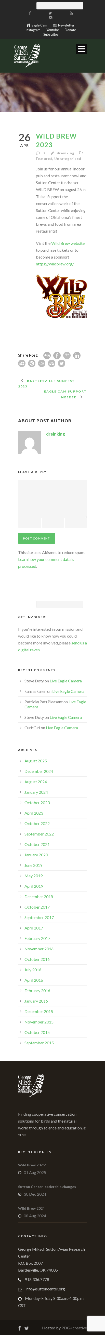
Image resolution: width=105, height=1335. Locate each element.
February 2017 (37, 938)
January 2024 (36, 792)
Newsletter (66, 25)
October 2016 (37, 959)
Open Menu (81, 49)
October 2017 (37, 907)
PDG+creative (74, 1327)
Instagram (33, 30)
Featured (44, 159)
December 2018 (38, 896)
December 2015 (38, 1011)
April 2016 (33, 980)
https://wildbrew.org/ (55, 263)
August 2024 (35, 781)
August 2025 (35, 760)
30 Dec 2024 (35, 1194)
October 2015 (37, 1032)
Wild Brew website (68, 243)
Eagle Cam (39, 25)
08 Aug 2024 (35, 1215)
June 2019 (33, 865)
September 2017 (39, 917)
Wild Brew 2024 (31, 1208)
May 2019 (33, 875)
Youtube (52, 30)
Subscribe (50, 34)
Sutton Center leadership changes (47, 1186)
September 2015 (39, 1042)
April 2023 (33, 813)
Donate (70, 30)
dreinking (65, 153)
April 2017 (33, 927)
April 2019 (33, 886)
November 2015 (39, 1021)
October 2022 (37, 823)
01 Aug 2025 (35, 1172)
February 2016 (37, 990)
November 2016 (39, 948)
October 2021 (37, 844)
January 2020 (36, 854)
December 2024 (38, 771)
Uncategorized (67, 159)
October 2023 (37, 802)
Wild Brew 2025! (32, 1165)
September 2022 (39, 833)
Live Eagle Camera (66, 680)
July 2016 (32, 969)
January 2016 (36, 1001)
